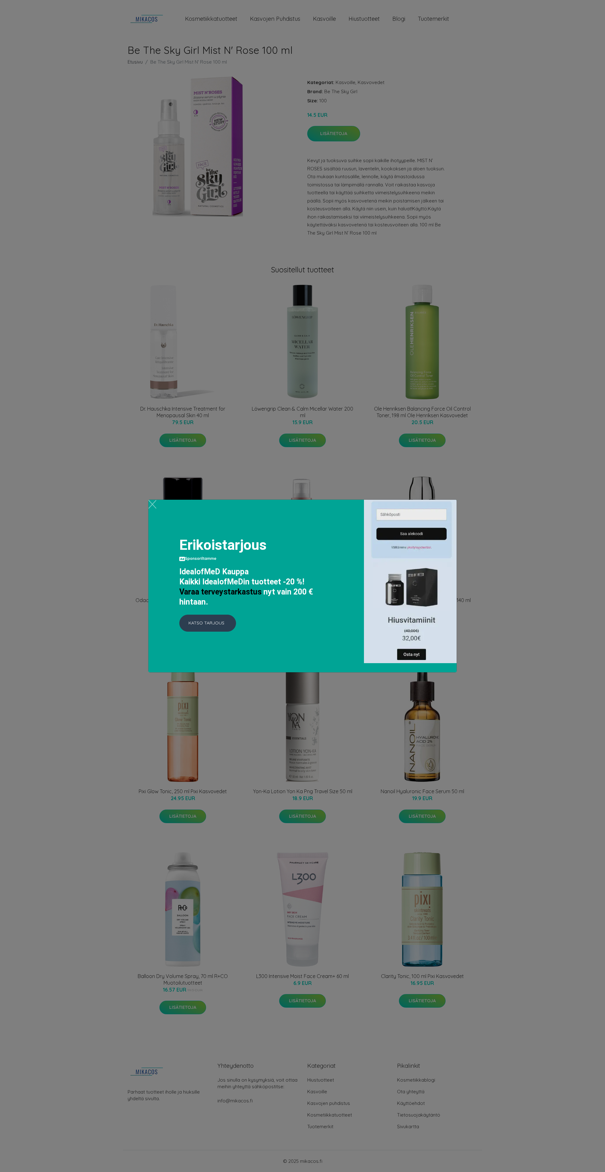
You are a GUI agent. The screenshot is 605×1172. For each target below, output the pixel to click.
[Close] (152, 504)
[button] (207, 623)
